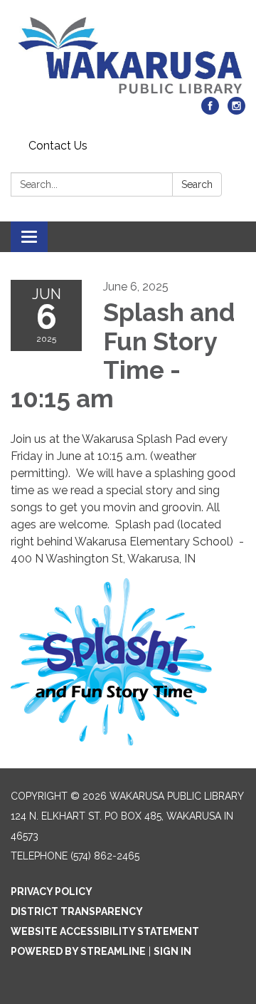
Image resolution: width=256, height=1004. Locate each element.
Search (197, 184)
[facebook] (210, 110)
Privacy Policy (51, 891)
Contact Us (57, 145)
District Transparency (77, 911)
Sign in (172, 951)
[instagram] (236, 110)
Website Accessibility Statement (105, 931)
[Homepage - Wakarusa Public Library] (128, 55)
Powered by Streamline (78, 951)
